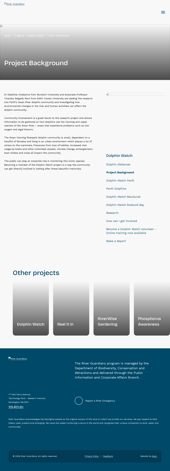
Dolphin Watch (35, 35)
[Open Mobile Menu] (163, 12)
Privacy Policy (92, 456)
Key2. (154, 456)
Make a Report (116, 241)
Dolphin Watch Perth (120, 180)
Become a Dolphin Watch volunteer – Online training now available (131, 231)
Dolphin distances (118, 164)
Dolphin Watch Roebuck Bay (125, 204)
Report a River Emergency (100, 400)
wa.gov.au (15, 406)
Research (112, 212)
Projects (19, 35)
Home (7, 35)
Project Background (120, 172)
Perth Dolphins (116, 188)
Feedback (108, 456)
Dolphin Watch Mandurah (123, 196)
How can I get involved (121, 221)
